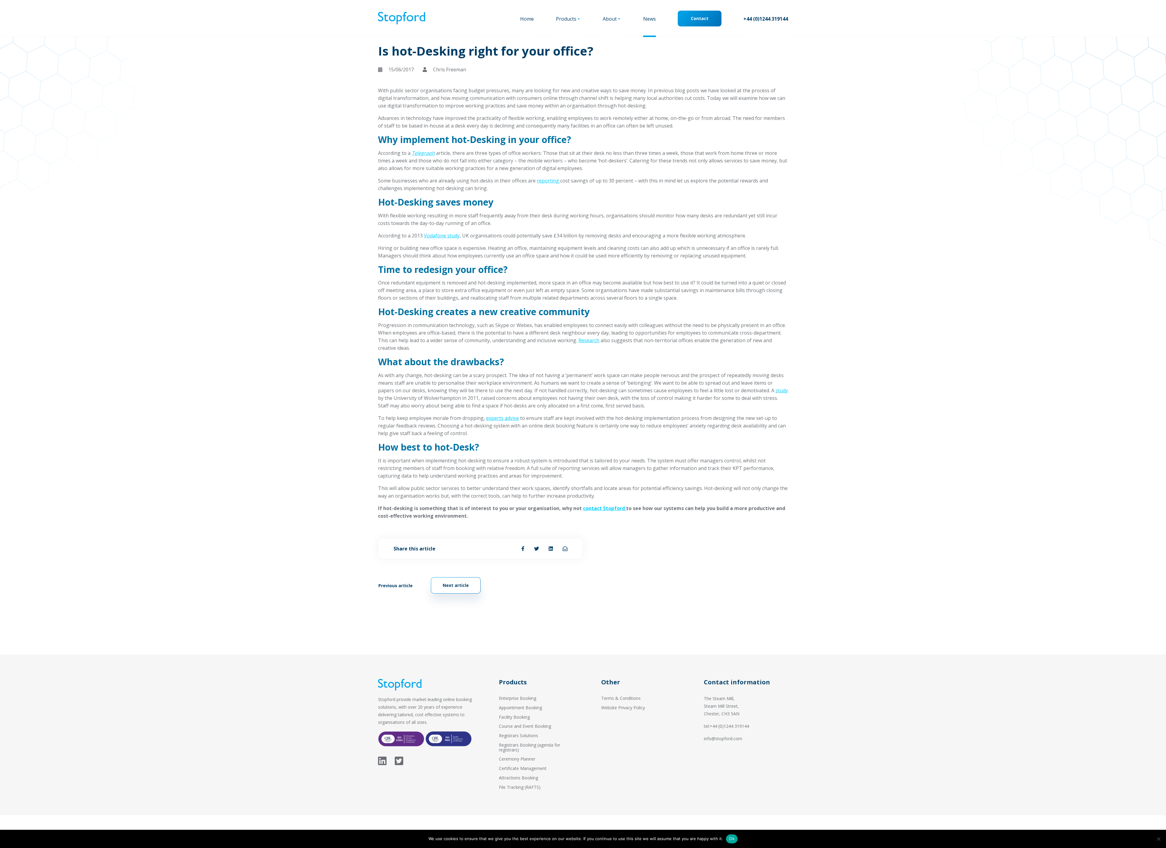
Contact (699, 18)
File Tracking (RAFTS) (519, 787)
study (782, 390)
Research (588, 340)
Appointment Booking (520, 707)
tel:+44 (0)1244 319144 (726, 726)
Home (527, 18)
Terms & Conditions (621, 698)
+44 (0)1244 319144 (765, 18)
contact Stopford (604, 508)
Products (566, 18)
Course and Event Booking (525, 726)
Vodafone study (442, 235)
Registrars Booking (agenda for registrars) (529, 747)
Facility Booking (514, 717)
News (649, 18)
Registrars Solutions (518, 735)
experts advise (502, 418)
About (610, 18)
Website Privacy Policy (623, 707)
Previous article (395, 585)
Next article (456, 585)
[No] (1158, 839)
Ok (732, 838)
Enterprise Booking (517, 698)
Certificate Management (523, 768)
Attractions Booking (518, 778)
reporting (548, 180)
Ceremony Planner (517, 759)
